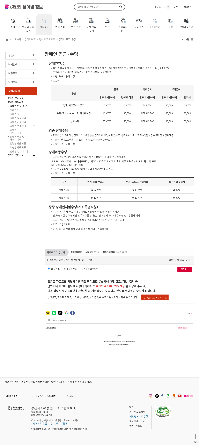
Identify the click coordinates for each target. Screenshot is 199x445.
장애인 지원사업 (47, 39)
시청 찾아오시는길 (39, 423)
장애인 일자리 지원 (19, 151)
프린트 (187, 39)
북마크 (192, 39)
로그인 (176, 7)
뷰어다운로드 (135, 425)
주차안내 (54, 423)
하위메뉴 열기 (33, 55)
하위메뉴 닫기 (33, 91)
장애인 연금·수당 (67, 39)
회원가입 (188, 7)
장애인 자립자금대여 (16, 131)
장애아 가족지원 (18, 122)
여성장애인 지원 (18, 147)
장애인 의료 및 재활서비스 (17, 138)
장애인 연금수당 (18, 106)
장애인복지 (30, 39)
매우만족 (55, 268)
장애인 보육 (16, 110)
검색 (120, 6)
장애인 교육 (16, 114)
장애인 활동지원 (18, 118)
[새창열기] (150, 396)
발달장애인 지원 (18, 143)
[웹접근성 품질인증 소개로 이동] (163, 411)
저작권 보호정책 (137, 411)
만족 (66, 268)
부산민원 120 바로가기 (153, 297)
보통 (75, 268)
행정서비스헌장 (137, 421)
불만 (83, 268)
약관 (131, 407)
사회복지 (16, 39)
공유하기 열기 (183, 39)
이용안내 (65, 423)
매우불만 (94, 268)
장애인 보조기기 (18, 126)
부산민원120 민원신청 (61, 381)
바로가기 (39, 395)
